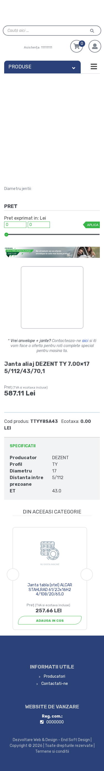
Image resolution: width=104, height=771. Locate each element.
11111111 (46, 47)
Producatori (54, 676)
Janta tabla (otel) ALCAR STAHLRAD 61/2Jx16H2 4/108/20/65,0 (49, 590)
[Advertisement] (52, 128)
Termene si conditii (52, 751)
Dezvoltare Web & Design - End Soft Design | (52, 739)
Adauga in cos (50, 621)
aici (85, 340)
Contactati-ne (54, 683)
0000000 (55, 722)
